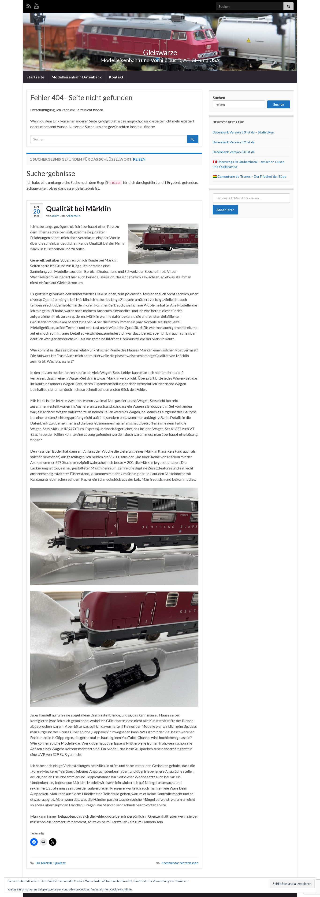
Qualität (59, 863)
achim (55, 216)
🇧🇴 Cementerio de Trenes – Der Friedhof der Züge (249, 176)
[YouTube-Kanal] (36, 5)
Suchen (219, 97)
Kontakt (116, 77)
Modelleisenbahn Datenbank (77, 77)
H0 (38, 863)
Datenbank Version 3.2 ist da (234, 142)
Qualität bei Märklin (78, 208)
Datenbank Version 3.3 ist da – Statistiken (243, 132)
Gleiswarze (160, 52)
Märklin (46, 863)
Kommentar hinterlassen (179, 863)
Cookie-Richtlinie (121, 889)
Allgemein (73, 216)
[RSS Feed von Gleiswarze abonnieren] (28, 5)
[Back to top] (309, 869)
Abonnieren (225, 210)
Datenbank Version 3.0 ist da (234, 152)
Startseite (35, 77)
